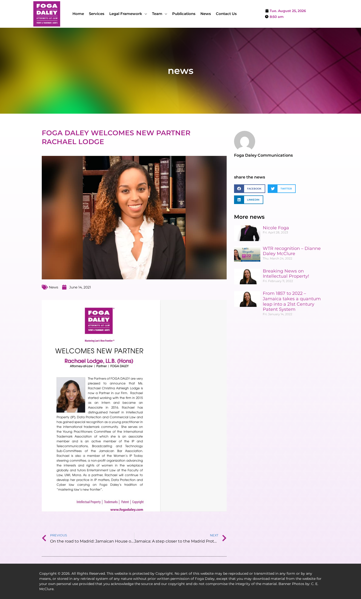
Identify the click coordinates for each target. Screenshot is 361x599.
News (53, 287)
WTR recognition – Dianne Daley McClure (292, 251)
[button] (249, 188)
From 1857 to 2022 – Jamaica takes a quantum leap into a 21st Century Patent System (292, 301)
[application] (144, 13)
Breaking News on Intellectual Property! (286, 273)
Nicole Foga (276, 228)
